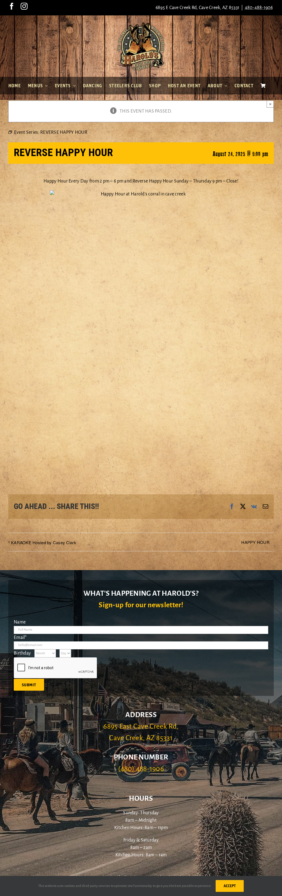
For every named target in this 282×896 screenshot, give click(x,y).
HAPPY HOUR (255, 542)
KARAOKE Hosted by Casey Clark (43, 542)
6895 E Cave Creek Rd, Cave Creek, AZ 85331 (197, 7)
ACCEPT (230, 886)
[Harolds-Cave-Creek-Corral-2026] (141, 24)
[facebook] (11, 6)
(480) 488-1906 (141, 769)
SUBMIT (29, 684)
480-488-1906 (259, 7)
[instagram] (24, 6)
